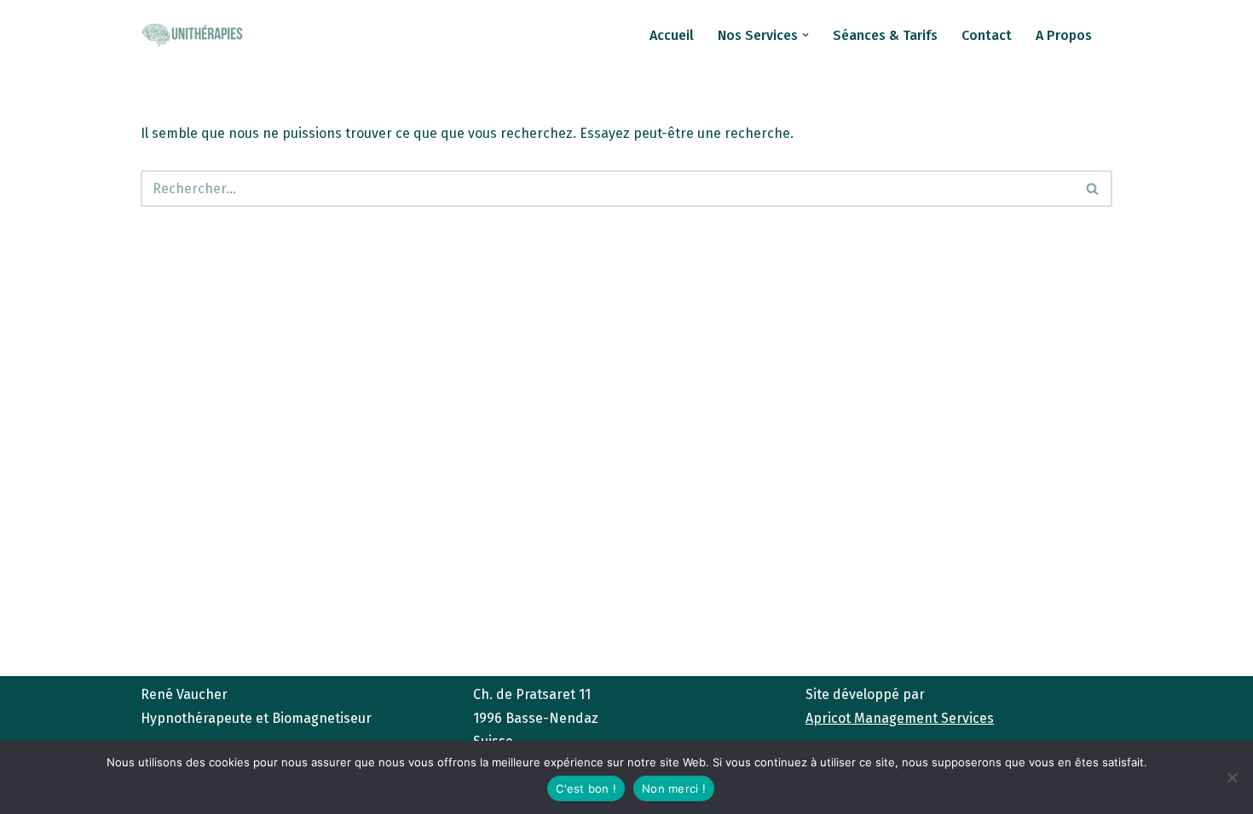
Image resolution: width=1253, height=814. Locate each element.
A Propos (1064, 35)
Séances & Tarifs (885, 35)
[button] (805, 35)
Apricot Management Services (900, 718)
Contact (986, 35)
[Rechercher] (1093, 188)
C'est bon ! (586, 788)
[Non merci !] (1231, 777)
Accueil (672, 35)
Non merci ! (674, 788)
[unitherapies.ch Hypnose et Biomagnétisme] (192, 35)
